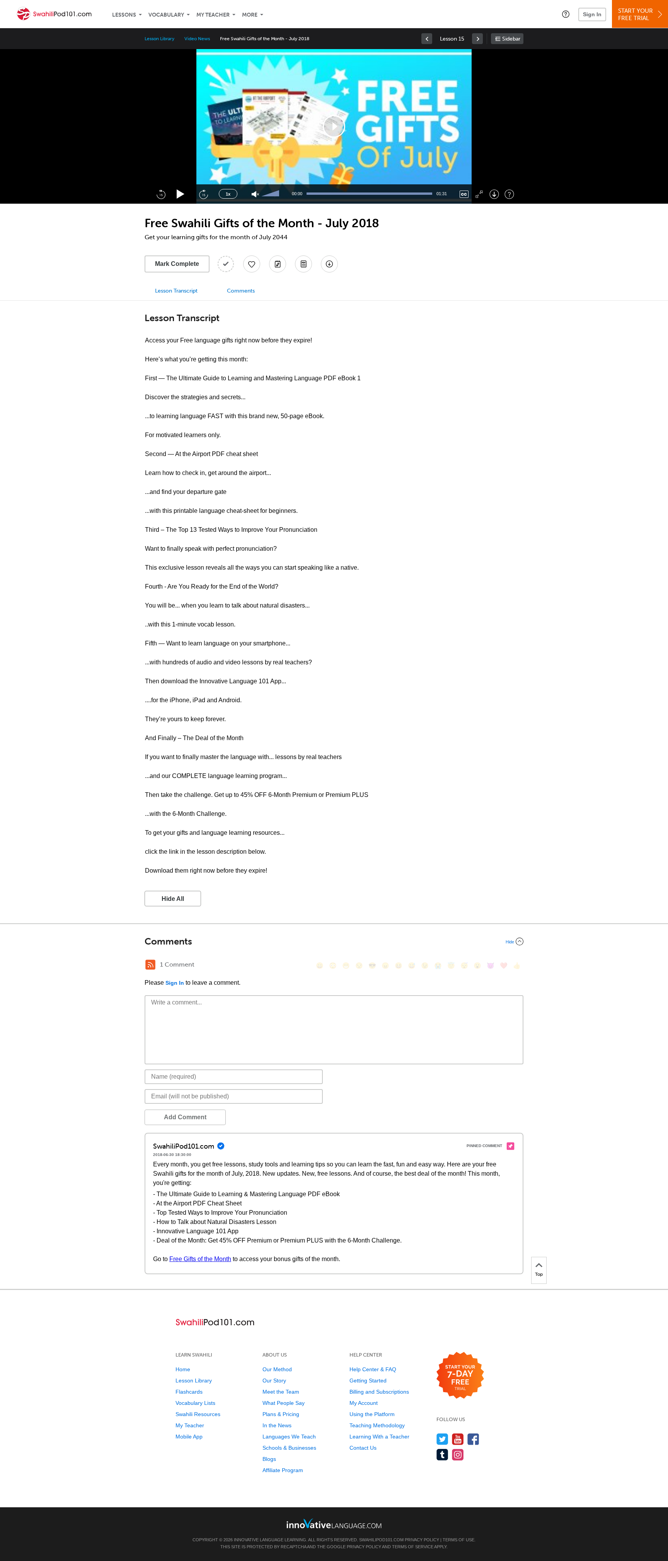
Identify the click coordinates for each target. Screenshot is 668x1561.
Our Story (274, 1380)
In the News (276, 1425)
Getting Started (368, 1380)
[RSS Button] (150, 964)
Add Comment (185, 1117)
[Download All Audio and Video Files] (329, 263)
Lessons (124, 15)
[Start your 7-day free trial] (460, 1375)
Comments (241, 291)
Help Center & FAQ (372, 1369)
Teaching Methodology (377, 1425)
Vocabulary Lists (195, 1403)
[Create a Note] (277, 263)
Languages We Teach (289, 1436)
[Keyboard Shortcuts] (509, 194)
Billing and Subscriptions (379, 1392)
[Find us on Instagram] (458, 1455)
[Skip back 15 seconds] (161, 194)
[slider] (271, 194)
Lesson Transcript (176, 291)
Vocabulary (166, 15)
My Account (363, 1403)
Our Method (277, 1369)
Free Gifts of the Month (200, 1259)
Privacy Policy (422, 1539)
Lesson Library (159, 38)
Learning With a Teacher (379, 1436)
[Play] (181, 194)
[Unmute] (255, 194)
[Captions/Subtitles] (464, 194)
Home (183, 1369)
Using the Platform (372, 1414)
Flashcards (189, 1392)
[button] (565, 14)
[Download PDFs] (303, 263)
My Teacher (213, 15)
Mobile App (189, 1436)
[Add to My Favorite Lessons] (251, 263)
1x (228, 194)
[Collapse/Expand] (334, 941)
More (249, 15)
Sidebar (511, 39)
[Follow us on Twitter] (442, 1439)
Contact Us (363, 1448)
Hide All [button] (173, 898)
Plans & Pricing (280, 1414)
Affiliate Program (282, 1470)
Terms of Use (458, 1539)
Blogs (269, 1459)
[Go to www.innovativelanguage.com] (334, 1523)
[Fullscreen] (479, 194)
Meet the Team (280, 1392)
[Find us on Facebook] (473, 1439)
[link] (426, 38)
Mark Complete (177, 263)
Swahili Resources (198, 1414)
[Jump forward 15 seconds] (203, 194)
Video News (197, 38)
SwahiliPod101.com (381, 1539)
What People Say (283, 1403)
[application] (334, 126)
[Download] (494, 194)
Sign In (592, 14)
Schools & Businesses (289, 1448)
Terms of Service (412, 1546)
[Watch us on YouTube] (458, 1439)
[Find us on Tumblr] (442, 1455)
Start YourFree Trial (635, 14)
